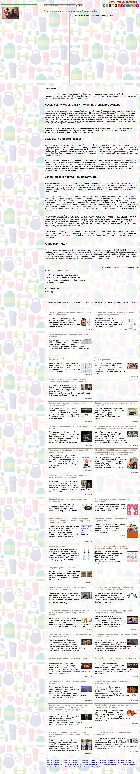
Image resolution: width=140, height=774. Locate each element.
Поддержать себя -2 (71, 760)
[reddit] (119, 5)
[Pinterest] (137, 5)
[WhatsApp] (131, 5)
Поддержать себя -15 (129, 764)
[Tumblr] (125, 5)
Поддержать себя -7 (71, 762)
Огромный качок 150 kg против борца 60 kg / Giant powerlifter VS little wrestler (113, 612)
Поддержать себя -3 (89, 760)
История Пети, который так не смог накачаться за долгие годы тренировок (115, 659)
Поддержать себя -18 (93, 766)
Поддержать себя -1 (53, 760)
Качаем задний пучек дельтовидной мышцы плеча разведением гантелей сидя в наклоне (114, 588)
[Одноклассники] (107, 5)
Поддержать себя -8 (89, 762)
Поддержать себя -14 (110, 764)
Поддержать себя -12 (72, 764)
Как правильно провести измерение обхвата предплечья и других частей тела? (114, 314)
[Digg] (116, 5)
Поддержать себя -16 (54, 766)
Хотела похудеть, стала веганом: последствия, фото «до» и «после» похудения (69, 476)
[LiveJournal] (122, 5)
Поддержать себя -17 (73, 766)
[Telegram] (134, 5)
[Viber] (128, 5)
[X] (110, 5)
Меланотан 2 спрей (57, 546)
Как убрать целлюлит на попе (62, 568)
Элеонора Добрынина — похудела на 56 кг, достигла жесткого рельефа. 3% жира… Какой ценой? (69, 734)
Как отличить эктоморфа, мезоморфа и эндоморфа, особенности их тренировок (112, 547)
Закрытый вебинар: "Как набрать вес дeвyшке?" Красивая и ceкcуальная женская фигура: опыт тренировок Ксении (70, 521)
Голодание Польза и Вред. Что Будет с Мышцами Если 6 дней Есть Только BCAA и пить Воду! (116, 427)
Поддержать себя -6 (53, 762)
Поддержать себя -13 (91, 764)
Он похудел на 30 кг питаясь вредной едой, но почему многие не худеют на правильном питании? (69, 613)
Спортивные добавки (124, 1)
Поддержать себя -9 (107, 762)
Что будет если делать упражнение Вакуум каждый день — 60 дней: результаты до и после (70, 380)
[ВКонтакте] (104, 5)
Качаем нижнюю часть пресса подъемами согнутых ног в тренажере (67, 588)
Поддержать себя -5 (125, 760)
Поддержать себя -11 (53, 764)
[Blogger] (113, 5)
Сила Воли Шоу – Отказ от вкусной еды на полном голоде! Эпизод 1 (113, 706)
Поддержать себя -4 (107, 760)
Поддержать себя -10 (125, 762)
